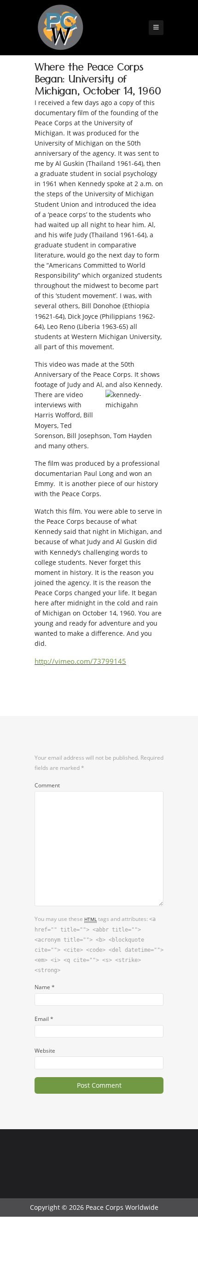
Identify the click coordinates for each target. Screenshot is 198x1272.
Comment (47, 785)
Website (45, 1050)
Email (44, 1018)
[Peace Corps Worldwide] (60, 28)
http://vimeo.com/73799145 (80, 661)
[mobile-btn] (156, 27)
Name (45, 987)
